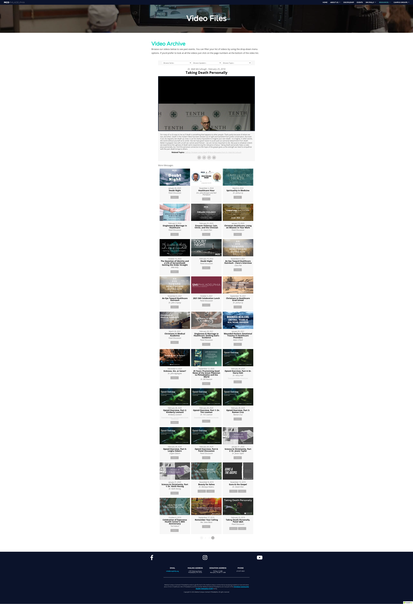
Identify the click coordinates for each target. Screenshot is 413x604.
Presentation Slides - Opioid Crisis (238, 378)
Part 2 (202, 491)
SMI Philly (370, 2)
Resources (384, 2)
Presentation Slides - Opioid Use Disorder (206, 417)
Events (360, 2)
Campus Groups (400, 2)
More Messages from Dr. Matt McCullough (225, 152)
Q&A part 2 (233, 528)
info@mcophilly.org (172, 571)
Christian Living (196, 152)
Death (205, 152)
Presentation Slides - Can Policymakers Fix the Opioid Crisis (174, 418)
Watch (174, 197)
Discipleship (348, 2)
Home (325, 2)
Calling (187, 152)
